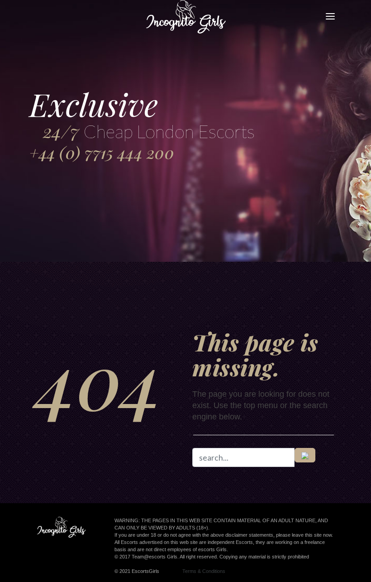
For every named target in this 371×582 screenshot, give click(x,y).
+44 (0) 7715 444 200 (101, 152)
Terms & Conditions (203, 571)
